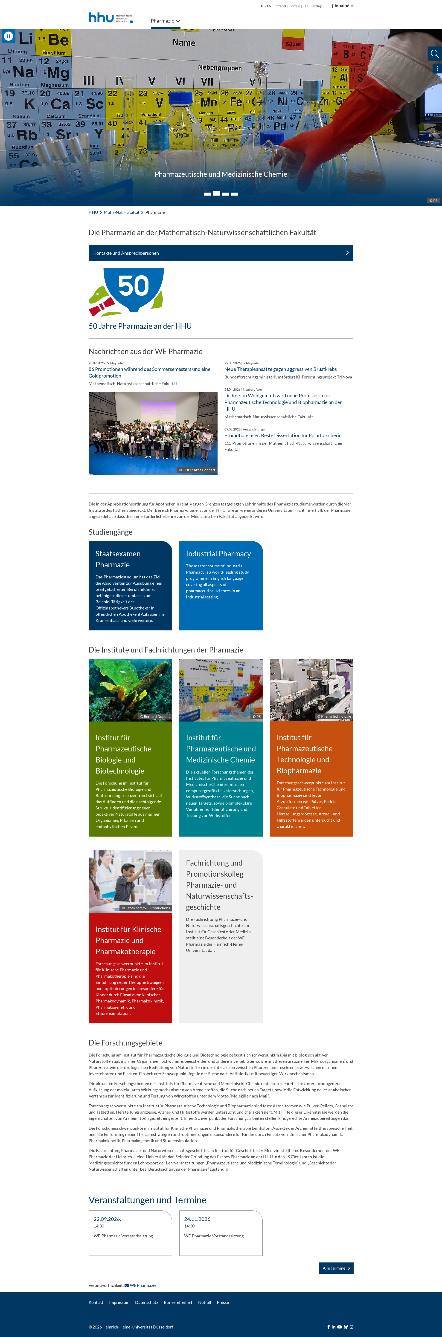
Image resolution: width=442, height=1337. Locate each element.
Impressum (119, 1302)
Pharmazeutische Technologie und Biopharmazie (221, 174)
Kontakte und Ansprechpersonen (126, 253)
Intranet (280, 6)
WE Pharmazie (143, 1285)
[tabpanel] (221, 117)
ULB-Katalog (312, 6)
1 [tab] (207, 194)
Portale (294, 6)
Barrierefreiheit (178, 1302)
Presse (223, 1302)
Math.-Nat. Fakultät (122, 212)
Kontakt (96, 1302)
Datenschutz (146, 1302)
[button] (435, 54)
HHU (93, 212)
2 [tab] (216, 194)
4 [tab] (234, 194)
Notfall (204, 1302)
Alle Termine (334, 1268)
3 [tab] (225, 193)
